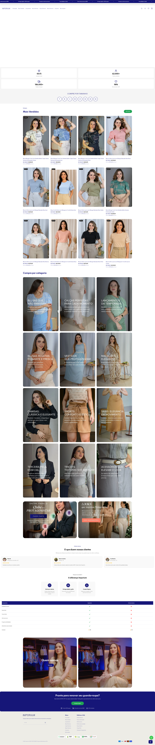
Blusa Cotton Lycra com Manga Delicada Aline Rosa (118, 158)
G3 (90, 99)
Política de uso (79, 721)
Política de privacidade (81, 723)
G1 (80, 99)
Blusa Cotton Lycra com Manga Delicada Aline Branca (36, 261)
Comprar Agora (77, 703)
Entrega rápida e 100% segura (49, 1)
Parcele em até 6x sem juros (70, 1)
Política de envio (80, 717)
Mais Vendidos (21, 8)
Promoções (15, 8)
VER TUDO (128, 111)
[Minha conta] (145, 8)
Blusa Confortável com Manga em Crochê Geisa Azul (63, 210)
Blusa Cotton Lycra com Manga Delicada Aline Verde (90, 210)
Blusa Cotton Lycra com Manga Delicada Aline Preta (90, 261)
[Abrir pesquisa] (141, 8)
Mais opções (67, 732)
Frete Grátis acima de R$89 (29, 1)
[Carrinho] (152, 8)
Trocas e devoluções (80, 719)
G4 (95, 99)
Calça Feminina (42, 8)
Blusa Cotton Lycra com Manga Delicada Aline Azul (35, 210)
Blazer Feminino (50, 8)
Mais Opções (62, 8)
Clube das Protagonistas (81, 730)
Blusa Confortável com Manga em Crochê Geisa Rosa (63, 261)
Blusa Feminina (35, 8)
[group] (77, 39)
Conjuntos (57, 8)
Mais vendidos (67, 719)
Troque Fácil (79, 728)
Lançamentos (28, 8)
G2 (85, 99)
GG (75, 99)
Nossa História (79, 726)
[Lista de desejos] (148, 8)
